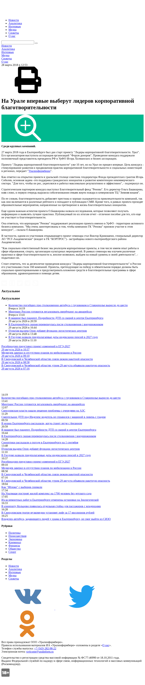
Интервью (14, 26)
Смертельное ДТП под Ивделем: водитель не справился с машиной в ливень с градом (53, 416)
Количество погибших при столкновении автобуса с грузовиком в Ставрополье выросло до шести (68, 305)
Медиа (12, 29)
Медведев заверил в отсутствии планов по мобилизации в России (41, 467)
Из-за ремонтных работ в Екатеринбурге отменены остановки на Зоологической (50, 499)
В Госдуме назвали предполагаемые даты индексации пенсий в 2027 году (53, 337)
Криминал (14, 542)
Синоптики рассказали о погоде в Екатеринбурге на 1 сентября (39, 442)
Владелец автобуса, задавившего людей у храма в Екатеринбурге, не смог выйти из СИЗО (56, 518)
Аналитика (15, 23)
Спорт (12, 551)
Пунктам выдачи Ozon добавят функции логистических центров (47, 330)
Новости (13, 20)
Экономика (15, 539)
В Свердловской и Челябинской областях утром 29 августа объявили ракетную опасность (55, 480)
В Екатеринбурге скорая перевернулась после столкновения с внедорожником (55, 324)
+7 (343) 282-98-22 (45, 648)
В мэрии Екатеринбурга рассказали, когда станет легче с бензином (41, 423)
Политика (14, 532)
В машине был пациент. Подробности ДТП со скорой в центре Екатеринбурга (55, 317)
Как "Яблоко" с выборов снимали (21, 487)
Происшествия (17, 535)
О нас (11, 36)
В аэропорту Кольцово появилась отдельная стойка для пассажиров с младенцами (51, 506)
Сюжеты (13, 32)
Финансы (14, 545)
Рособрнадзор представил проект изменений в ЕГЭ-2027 (35, 461)
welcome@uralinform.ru (40, 651)
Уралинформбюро (39, 170)
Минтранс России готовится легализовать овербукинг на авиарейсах (50, 311)
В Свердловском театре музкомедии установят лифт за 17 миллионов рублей (47, 512)
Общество (14, 548)
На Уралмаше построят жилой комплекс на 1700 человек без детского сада (46, 493)
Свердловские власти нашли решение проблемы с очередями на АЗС (43, 410)
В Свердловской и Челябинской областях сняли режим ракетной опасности (47, 474)
